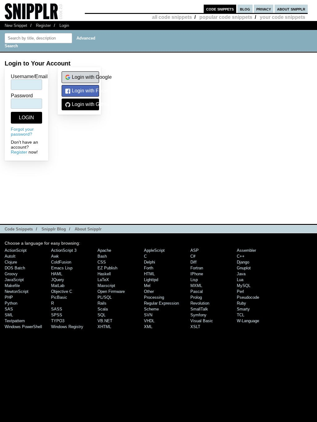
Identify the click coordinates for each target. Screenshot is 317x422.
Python (11, 303)
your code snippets (282, 17)
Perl (240, 291)
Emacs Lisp (61, 268)
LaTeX (103, 279)
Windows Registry (67, 326)
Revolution (199, 303)
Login (64, 25)
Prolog (196, 297)
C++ (241, 256)
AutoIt (10, 256)
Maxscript (106, 285)
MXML (196, 285)
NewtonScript (16, 291)
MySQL (243, 285)
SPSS (56, 315)
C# (192, 256)
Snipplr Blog (53, 229)
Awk (55, 256)
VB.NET (105, 321)
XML (148, 326)
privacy (263, 8)
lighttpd (151, 279)
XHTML (104, 326)
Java (241, 274)
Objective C (61, 291)
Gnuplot (244, 268)
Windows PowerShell (23, 326)
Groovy (11, 274)
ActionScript (16, 250)
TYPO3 (57, 321)
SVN (148, 315)
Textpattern (15, 321)
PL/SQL (105, 297)
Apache (104, 250)
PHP (9, 297)
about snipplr (291, 8)
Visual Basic (201, 321)
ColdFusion (61, 262)
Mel (147, 285)
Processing (154, 297)
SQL (102, 315)
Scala (103, 309)
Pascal (196, 291)
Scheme (151, 309)
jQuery (57, 279)
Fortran (196, 268)
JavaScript (14, 279)
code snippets (220, 8)
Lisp (194, 279)
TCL (240, 315)
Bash (102, 256)
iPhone (196, 274)
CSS (102, 262)
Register (43, 25)
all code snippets (172, 17)
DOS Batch (15, 268)
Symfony (198, 315)
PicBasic (59, 297)
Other (149, 291)
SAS (9, 309)
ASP (194, 250)
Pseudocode (248, 297)
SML (9, 315)
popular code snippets (225, 17)
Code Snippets (19, 229)
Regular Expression (161, 303)
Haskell (104, 274)
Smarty (243, 309)
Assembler (246, 250)
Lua (240, 279)
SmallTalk (199, 309)
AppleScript (154, 250)
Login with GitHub (85, 104)
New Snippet (16, 25)
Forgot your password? (22, 132)
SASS (56, 309)
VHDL (149, 321)
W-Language (248, 321)
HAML (56, 274)
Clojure (11, 262)
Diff (193, 262)
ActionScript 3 (63, 250)
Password (22, 95)
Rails (102, 303)
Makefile (12, 285)
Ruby (241, 303)
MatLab (57, 285)
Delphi (149, 262)
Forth (148, 268)
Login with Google (85, 77)
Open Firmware (111, 291)
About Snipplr (88, 229)
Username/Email (29, 76)
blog (245, 8)
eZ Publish (107, 268)
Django (243, 262)
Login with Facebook (85, 90)
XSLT (195, 326)
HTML (149, 274)
